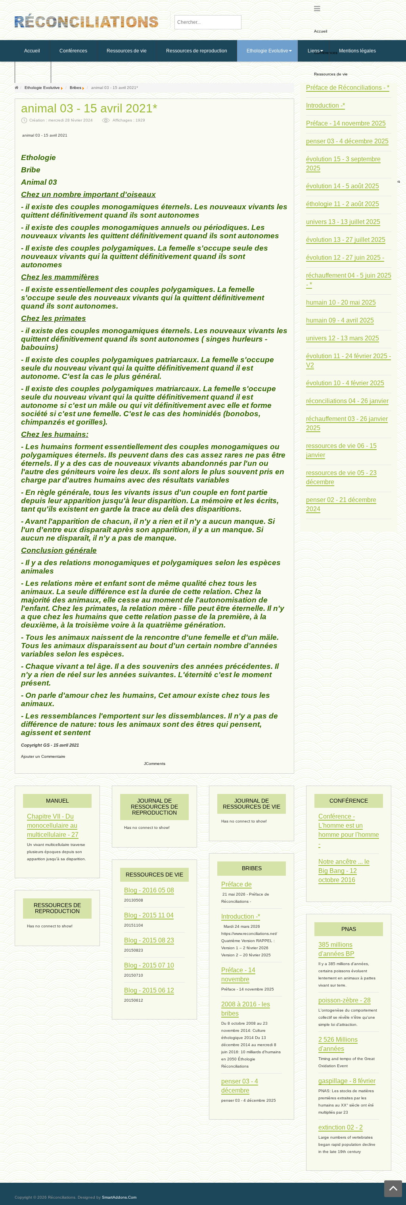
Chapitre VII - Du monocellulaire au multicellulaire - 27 (53, 825)
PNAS (348, 929)
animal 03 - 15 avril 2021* (89, 108)
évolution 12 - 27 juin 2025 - (345, 257)
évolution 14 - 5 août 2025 (342, 186)
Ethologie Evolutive (42, 87)
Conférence (348, 801)
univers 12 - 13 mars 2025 (342, 338)
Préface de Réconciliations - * (347, 87)
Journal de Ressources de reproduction (154, 807)
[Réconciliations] (86, 19)
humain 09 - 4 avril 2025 (340, 320)
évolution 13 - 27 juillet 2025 (345, 239)
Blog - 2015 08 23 (149, 940)
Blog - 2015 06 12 (149, 990)
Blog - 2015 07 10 (149, 965)
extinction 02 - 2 (340, 1127)
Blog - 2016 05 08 (149, 890)
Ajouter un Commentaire (43, 756)
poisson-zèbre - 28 (344, 1000)
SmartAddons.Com (119, 1197)
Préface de (236, 884)
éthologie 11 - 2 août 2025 (342, 204)
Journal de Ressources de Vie (251, 804)
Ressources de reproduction (57, 908)
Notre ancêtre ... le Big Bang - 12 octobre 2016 (344, 870)
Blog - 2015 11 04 (149, 915)
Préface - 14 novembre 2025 (346, 123)
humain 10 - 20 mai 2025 (341, 302)
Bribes (75, 87)
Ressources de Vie (154, 874)
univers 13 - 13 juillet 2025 (343, 221)
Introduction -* (325, 105)
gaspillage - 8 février (346, 1081)
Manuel (57, 801)
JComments (154, 763)
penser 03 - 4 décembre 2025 (347, 141)
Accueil (320, 31)
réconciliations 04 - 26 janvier (347, 401)
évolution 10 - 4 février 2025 (345, 383)
